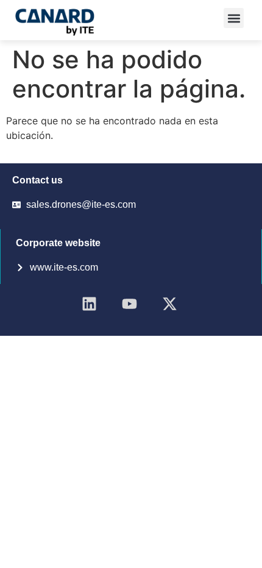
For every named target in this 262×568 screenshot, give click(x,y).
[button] (234, 18)
